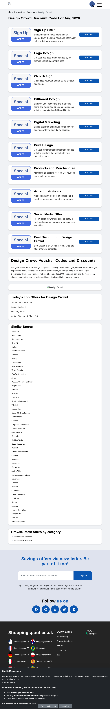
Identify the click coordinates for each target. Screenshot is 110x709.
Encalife (15, 483)
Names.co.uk (17, 339)
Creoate (15, 455)
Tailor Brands (17, 370)
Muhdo (14, 347)
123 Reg (15, 498)
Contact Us (61, 650)
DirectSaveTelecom (20, 452)
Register (83, 576)
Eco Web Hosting (19, 374)
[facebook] (36, 609)
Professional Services (24, 12)
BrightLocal (16, 386)
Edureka (15, 397)
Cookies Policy (8, 682)
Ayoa (14, 378)
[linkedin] (74, 609)
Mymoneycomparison (21, 475)
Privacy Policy (62, 637)
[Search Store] (92, 4)
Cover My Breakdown (21, 413)
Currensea (16, 467)
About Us (60, 646)
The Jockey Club (19, 510)
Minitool (15, 487)
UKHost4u (16, 463)
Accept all (65, 706)
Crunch (15, 421)
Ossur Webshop (18, 444)
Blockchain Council (20, 401)
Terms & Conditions (65, 641)
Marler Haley (17, 409)
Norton (14, 502)
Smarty (15, 389)
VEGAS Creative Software (23, 382)
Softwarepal (17, 417)
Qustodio (15, 436)
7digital (15, 405)
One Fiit (15, 343)
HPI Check (16, 331)
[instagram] (55, 609)
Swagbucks (16, 514)
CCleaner (16, 490)
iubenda (15, 506)
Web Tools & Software (23, 540)
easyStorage (17, 432)
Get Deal (89, 34)
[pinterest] (46, 609)
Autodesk (15, 459)
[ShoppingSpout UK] (18, 4)
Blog (58, 655)
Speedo (15, 355)
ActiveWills (16, 471)
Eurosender (16, 362)
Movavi (15, 393)
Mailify (14, 358)
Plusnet (15, 448)
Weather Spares (18, 521)
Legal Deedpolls (18, 494)
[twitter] (64, 609)
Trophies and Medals (20, 424)
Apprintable (16, 335)
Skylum (15, 518)
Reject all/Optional (48, 706)
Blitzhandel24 (17, 366)
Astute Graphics (18, 351)
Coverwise (16, 479)
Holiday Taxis (17, 440)
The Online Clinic (19, 428)
